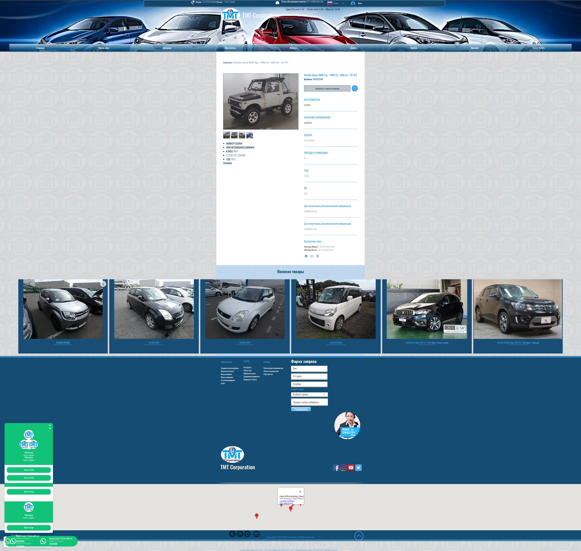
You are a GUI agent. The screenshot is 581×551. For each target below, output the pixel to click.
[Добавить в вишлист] (355, 88)
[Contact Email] (256, 534)
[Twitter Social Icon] (358, 468)
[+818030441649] (232, 534)
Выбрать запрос (297, 389)
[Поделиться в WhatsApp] (312, 256)
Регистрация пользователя (273, 368)
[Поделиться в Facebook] (306, 256)
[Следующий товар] (567, 316)
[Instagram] (343, 468)
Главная (227, 62)
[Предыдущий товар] (14, 316)
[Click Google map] (247, 534)
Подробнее (227, 162)
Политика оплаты (227, 371)
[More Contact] (240, 534)
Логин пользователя (271, 371)
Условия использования (229, 368)
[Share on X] (317, 256)
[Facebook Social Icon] (336, 468)
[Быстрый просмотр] (63, 309)
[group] (290, 316)
